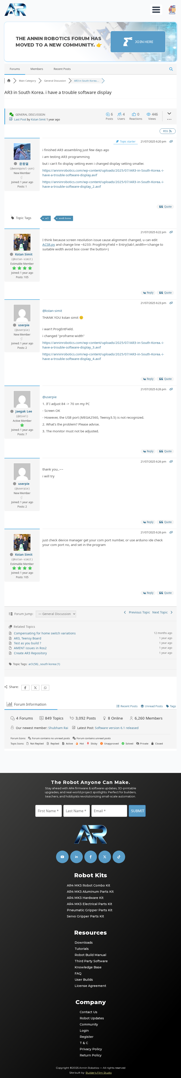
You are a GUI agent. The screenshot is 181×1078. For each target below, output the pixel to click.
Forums (15, 69)
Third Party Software (91, 961)
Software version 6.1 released (117, 728)
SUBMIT (137, 810)
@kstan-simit (52, 310)
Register (86, 1037)
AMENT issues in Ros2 (30, 648)
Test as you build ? (27, 643)
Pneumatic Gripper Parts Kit (89, 910)
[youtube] (62, 857)
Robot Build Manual (90, 955)
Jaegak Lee (23, 411)
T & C (84, 1043)
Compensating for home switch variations (45, 633)
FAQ (78, 973)
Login (84, 1031)
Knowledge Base (88, 967)
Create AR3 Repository (30, 653)
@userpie (49, 397)
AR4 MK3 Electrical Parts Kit (89, 904)
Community (89, 1024)
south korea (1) (50, 664)
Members (36, 69)
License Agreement (90, 986)
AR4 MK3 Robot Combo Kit (88, 885)
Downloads (84, 943)
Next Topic (161, 612)
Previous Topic (138, 612)
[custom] (104, 857)
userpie (23, 325)
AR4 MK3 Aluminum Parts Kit (90, 892)
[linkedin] (76, 857)
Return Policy (91, 1055)
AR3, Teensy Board (27, 638)
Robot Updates (91, 1018)
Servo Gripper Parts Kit (85, 916)
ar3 (47, 218)
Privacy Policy (91, 1049)
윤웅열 (23, 163)
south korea (65, 218)
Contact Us (88, 1012)
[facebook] (90, 857)
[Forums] (9, 80)
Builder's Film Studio (99, 1072)
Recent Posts (62, 69)
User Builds (84, 980)
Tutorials (82, 949)
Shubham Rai (58, 728)
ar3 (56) (33, 664)
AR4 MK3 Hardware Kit (85, 898)
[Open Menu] (156, 9)
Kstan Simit (38, 119)
